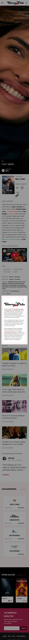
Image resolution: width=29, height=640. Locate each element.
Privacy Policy (9, 310)
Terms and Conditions (18, 309)
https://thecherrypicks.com (10, 332)
